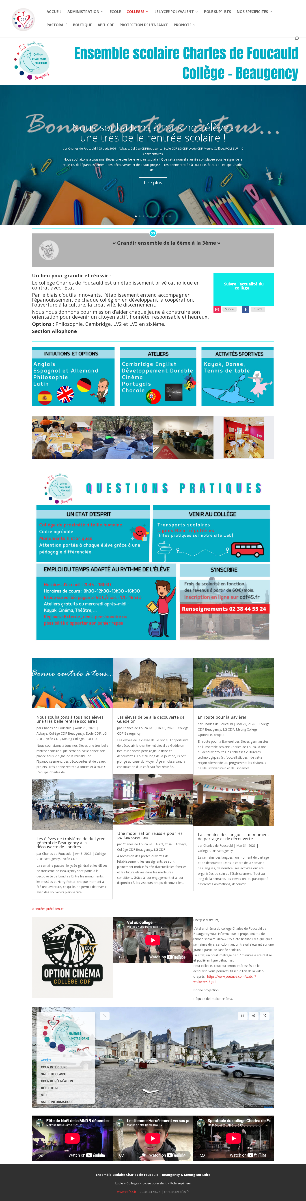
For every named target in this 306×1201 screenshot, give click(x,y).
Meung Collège (214, 148)
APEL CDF (106, 25)
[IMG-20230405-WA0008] (123, 458)
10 (170, 216)
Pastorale (57, 25)
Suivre (229, 309)
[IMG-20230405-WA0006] (183, 458)
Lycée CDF (196, 148)
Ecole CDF (170, 148)
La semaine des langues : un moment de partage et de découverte (233, 836)
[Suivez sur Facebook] (245, 309)
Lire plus (153, 183)
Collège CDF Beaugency (146, 148)
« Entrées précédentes (48, 909)
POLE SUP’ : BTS (217, 12)
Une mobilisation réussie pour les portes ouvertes (150, 835)
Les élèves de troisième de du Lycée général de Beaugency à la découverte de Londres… (71, 842)
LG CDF (182, 148)
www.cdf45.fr (126, 1192)
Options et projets (211, 735)
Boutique (82, 25)
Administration (83, 12)
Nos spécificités (252, 12)
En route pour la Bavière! (222, 717)
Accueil (54, 12)
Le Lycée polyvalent (174, 12)
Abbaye (124, 148)
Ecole (115, 12)
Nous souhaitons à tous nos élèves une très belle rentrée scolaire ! (153, 132)
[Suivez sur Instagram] (217, 309)
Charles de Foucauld (82, 148)
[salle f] (243, 458)
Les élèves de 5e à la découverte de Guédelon (151, 719)
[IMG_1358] (62, 458)
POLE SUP (232, 148)
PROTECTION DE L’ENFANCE (144, 25)
